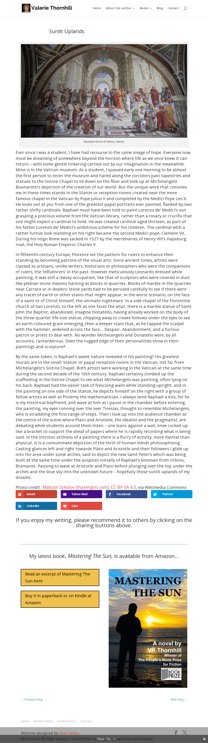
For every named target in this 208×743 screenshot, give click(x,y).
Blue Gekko (69, 732)
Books (144, 8)
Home (97, 8)
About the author (118, 8)
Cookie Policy (66, 721)
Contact (173, 8)
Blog (160, 8)
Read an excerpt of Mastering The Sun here (57, 577)
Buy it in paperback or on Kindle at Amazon (58, 599)
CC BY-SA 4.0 (123, 487)
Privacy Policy (43, 721)
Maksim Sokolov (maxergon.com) (75, 487)
